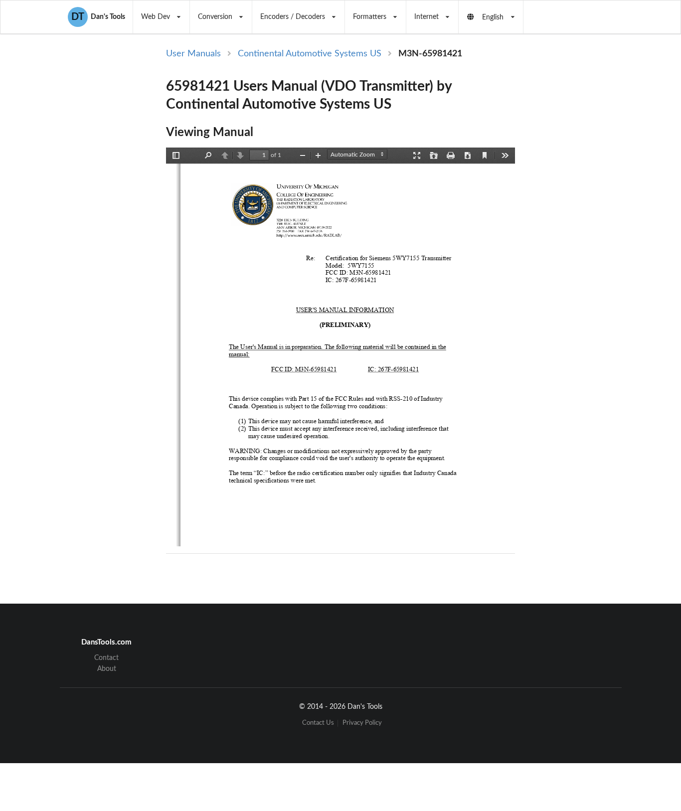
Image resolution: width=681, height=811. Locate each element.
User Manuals (193, 53)
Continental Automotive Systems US (309, 53)
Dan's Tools (98, 17)
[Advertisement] (597, 210)
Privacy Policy (362, 723)
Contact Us (318, 723)
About (106, 668)
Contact (106, 657)
